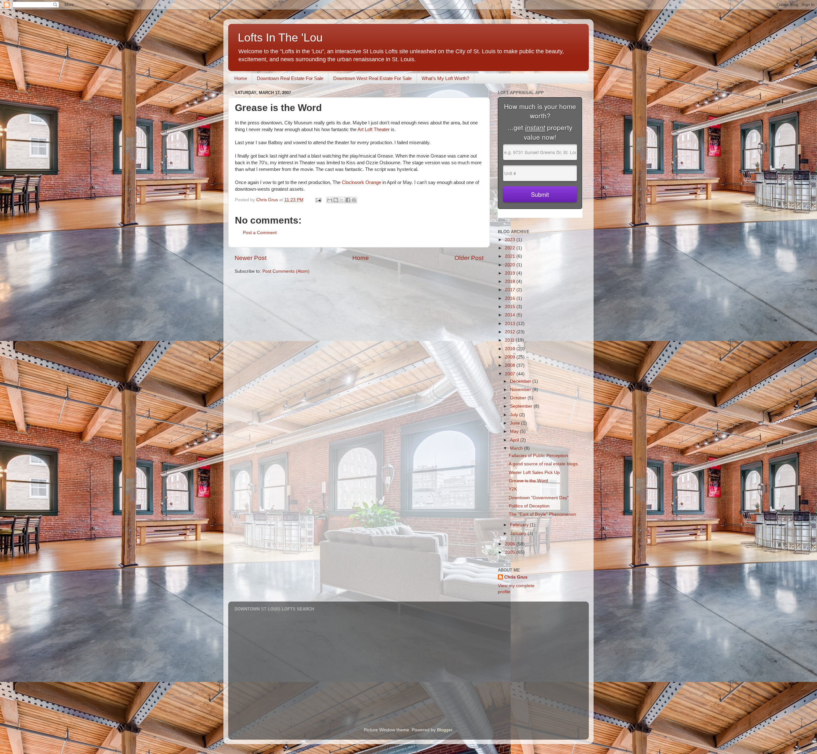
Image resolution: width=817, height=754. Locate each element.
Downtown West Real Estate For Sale (372, 78)
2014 (510, 315)
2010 (510, 348)
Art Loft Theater (374, 129)
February (520, 524)
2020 (510, 264)
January (519, 533)
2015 (510, 306)
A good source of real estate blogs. (544, 464)
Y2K (513, 489)
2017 (510, 289)
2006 (510, 544)
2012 (510, 331)
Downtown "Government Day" (539, 497)
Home (240, 78)
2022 (510, 248)
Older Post (468, 258)
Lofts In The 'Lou (280, 37)
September (522, 406)
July (514, 414)
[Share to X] (342, 200)
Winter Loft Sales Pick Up (534, 472)
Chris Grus (516, 577)
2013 (510, 323)
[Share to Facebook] (348, 200)
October (519, 397)
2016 (510, 298)
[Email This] (329, 200)
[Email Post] (318, 199)
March (517, 448)
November (521, 389)
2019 (510, 273)
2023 (510, 239)
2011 (510, 340)
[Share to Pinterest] (354, 200)
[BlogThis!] (336, 200)
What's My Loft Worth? (445, 78)
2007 (510, 374)
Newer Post (250, 258)
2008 (510, 365)
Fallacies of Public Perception (538, 455)
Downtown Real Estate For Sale (290, 78)
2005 (510, 552)
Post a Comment (260, 232)
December (521, 381)
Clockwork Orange (362, 182)
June (515, 423)
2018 (510, 281)
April (515, 440)
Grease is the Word (528, 480)
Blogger (444, 730)
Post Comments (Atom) (286, 271)
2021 (510, 256)
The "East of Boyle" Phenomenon (542, 514)
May (515, 431)
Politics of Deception (529, 506)
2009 (510, 357)
